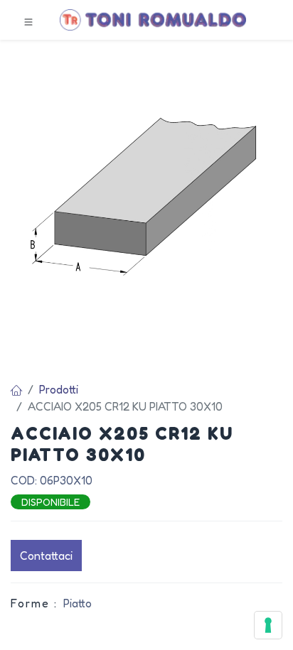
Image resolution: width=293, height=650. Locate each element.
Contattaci (46, 555)
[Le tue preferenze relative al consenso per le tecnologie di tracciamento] (268, 625)
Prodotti (58, 389)
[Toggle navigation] (28, 20)
